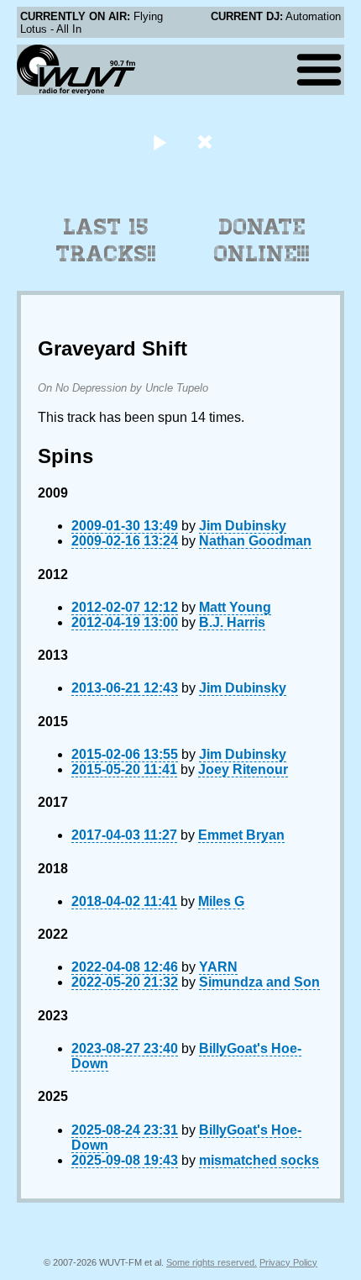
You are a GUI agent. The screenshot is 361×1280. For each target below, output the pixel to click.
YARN (218, 967)
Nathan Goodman (255, 541)
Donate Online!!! (262, 240)
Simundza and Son (259, 982)
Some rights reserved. (211, 1262)
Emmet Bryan (241, 835)
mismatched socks (259, 1160)
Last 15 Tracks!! (106, 240)
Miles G (221, 901)
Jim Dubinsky (242, 526)
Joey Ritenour (243, 769)
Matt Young (235, 607)
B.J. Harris (232, 622)
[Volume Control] (207, 142)
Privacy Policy (288, 1262)
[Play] (159, 142)
